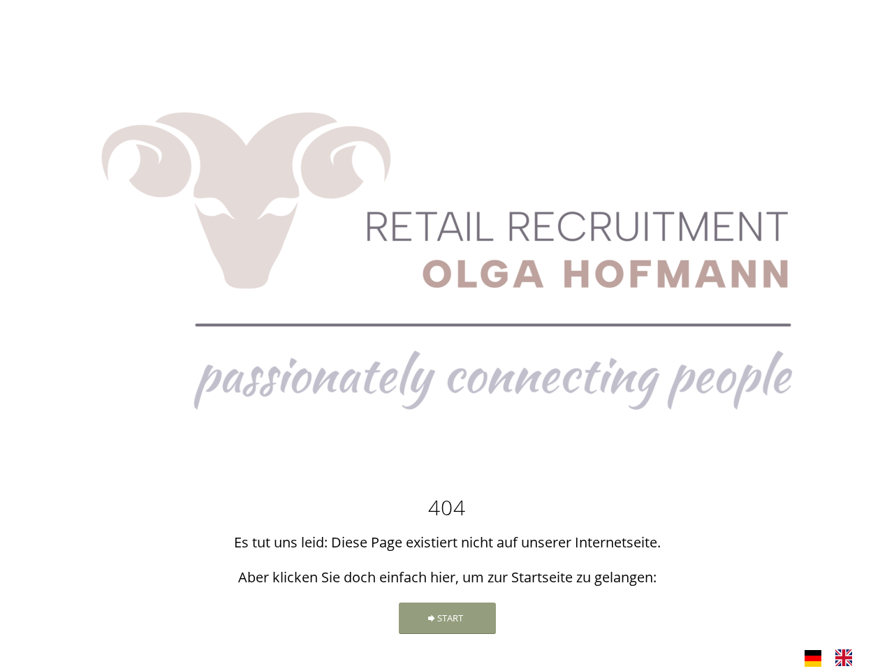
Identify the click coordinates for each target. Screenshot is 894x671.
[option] (847, 657)
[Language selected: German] (835, 657)
